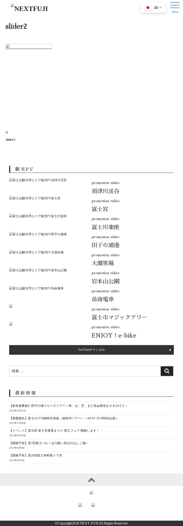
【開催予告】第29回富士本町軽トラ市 (35, 455)
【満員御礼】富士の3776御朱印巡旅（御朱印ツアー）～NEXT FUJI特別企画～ (64, 418)
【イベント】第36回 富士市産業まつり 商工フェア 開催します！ (54, 430)
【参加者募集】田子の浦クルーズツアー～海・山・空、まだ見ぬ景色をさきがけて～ (68, 405)
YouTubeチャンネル (91, 349)
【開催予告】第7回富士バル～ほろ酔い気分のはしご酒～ (49, 443)
